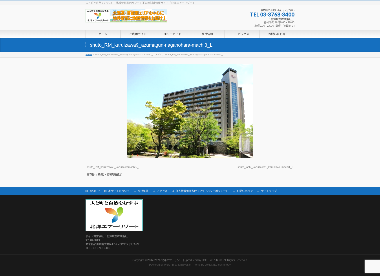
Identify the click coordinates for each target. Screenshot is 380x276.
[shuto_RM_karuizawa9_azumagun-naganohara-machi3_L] (190, 111)
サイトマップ (269, 190)
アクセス (162, 190)
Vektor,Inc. (211, 264)
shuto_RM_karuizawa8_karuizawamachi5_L (113, 167)
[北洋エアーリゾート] (126, 17)
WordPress (170, 264)
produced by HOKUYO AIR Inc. (185, 260)
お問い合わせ (245, 190)
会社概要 (143, 190)
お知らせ (95, 190)
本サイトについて (119, 190)
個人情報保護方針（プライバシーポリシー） (202, 190)
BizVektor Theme (190, 264)
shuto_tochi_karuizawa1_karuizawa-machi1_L (265, 167)
